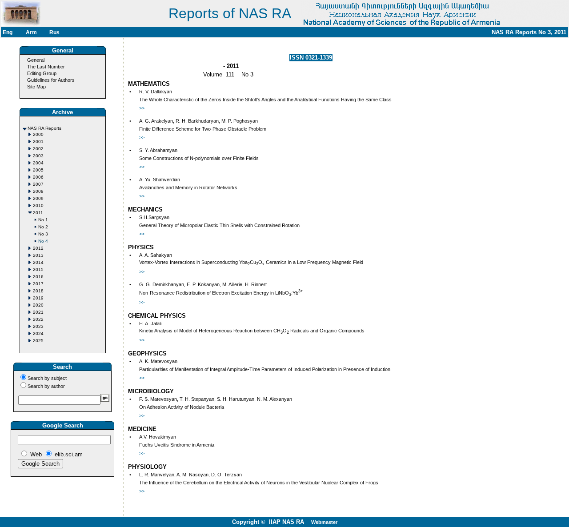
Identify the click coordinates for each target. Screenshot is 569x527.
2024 (38, 333)
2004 (38, 162)
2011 (38, 212)
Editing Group (41, 73)
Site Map (36, 86)
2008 (38, 191)
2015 (38, 269)
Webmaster (324, 522)
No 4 (43, 241)
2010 (38, 205)
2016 (38, 276)
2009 (38, 198)
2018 (38, 290)
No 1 (43, 219)
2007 (38, 184)
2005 (38, 170)
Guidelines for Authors (51, 80)
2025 (38, 340)
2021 (38, 312)
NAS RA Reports (44, 128)
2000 (38, 134)
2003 (38, 155)
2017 (38, 283)
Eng (7, 32)
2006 (38, 177)
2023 (38, 326)
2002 (38, 148)
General (35, 60)
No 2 (43, 226)
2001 (38, 141)
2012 (38, 248)
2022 (38, 319)
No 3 (43, 234)
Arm (31, 32)
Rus (54, 32)
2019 (38, 297)
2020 (38, 305)
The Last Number (46, 66)
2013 (38, 255)
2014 (38, 262)
